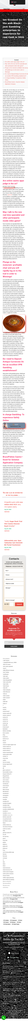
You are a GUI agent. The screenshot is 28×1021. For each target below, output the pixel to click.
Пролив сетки (6, 885)
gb (3, 768)
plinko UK (5, 846)
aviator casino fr (7, 715)
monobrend (5, 793)
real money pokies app (8, 852)
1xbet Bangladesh (7, 680)
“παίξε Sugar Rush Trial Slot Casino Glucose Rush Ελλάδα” (13, 523)
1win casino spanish (8, 666)
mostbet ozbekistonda (8, 809)
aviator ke (5, 719)
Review (4, 854)
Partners (6, 963)
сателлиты (5, 887)
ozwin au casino (7, 828)
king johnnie (6, 776)
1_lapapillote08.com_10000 (9, 662)
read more (6, 511)
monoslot (5, 797)
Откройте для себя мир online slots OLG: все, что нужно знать (13, 504)
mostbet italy (6, 805)
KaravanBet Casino (7, 772)
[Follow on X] (15, 1008)
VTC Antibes (6, 920)
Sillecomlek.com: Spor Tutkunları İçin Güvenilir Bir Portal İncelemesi (13, 543)
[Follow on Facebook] (12, 1008)
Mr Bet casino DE (7, 817)
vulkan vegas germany (8, 877)
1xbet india (5, 684)
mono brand (6, 785)
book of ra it (6, 738)
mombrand (5, 783)
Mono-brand (6, 789)
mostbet (5, 799)
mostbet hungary (7, 803)
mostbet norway (7, 807)
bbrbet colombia (7, 731)
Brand (4, 740)
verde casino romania (8, 873)
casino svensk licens (8, 752)
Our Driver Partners (7, 826)
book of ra (5, 736)
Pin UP (4, 834)
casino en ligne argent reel (9, 744)
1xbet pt (5, 693)
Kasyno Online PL (7, 774)
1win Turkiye (6, 672)
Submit (19, 604)
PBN (4, 830)
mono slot (5, 787)
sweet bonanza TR (7, 869)
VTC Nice (19, 922)
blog (4, 734)
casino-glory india (7, 754)
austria (4, 707)
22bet (4, 699)
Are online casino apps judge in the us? (14, 61)
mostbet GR (6, 801)
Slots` (4, 865)
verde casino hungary (8, 871)
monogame (5, 795)
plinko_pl (5, 848)
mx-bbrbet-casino (7, 821)
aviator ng (5, 723)
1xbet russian (6, 695)
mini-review (6, 779)
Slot (4, 862)
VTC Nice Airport (6, 924)
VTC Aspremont (13, 920)
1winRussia (5, 674)
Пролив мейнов (7, 883)
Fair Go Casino (6, 762)
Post (4, 850)
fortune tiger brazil (7, 764)
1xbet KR (5, 688)
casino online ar (7, 748)
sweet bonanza (6, 867)
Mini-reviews (6, 781)
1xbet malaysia (6, 689)
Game (4, 766)
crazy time (5, 758)
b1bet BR (5, 725)
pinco (4, 838)
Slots (4, 864)
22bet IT (5, 703)
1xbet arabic (6, 678)
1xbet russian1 (6, 697)
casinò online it (6, 750)
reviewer (5, 858)
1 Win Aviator (6, 660)
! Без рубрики (6, 658)
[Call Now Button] (4, 1018)
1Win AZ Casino (6, 664)
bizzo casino (6, 733)
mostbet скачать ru (7, 815)
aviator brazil (6, 711)
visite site (9, 194)
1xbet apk (5, 676)
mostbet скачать (7, 813)
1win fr (4, 668)
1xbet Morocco (6, 691)
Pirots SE (5, 840)
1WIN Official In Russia (8, 670)
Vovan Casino (6, 875)
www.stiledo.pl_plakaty (8, 879)
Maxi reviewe (6, 777)
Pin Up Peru (6, 836)
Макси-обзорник (7, 881)
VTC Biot (20, 920)
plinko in (5, 844)
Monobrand (5, 791)
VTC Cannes (6, 922)
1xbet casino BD (7, 682)
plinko (4, 842)
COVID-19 (5, 756)
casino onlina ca (7, 746)
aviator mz (5, 721)
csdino (4, 760)
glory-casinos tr (6, 770)
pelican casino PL (7, 832)
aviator (4, 709)
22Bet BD (5, 701)
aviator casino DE (7, 713)
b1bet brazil (6, 727)
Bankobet (5, 729)
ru (3, 860)
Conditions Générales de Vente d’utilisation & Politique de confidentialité (14, 1012)
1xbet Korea (6, 686)
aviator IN (5, 717)
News (4, 822)
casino (4, 742)
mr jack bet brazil (7, 819)
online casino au (7, 824)
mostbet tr (5, 811)
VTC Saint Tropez (15, 924)
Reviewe (5, 856)
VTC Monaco (12, 922)
